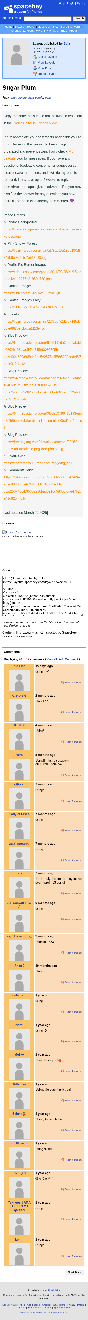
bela (48, 97)
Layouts (28, 30)
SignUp (81, 3)
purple (22, 97)
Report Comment (73, 682)
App (55, 30)
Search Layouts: (12, 18)
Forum (78, 26)
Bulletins (66, 26)
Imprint (80, 1304)
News (14, 1304)
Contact (21, 1307)
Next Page (75, 1272)
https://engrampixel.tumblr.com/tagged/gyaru (38, 463)
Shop (63, 30)
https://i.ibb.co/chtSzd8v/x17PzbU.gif (32, 293)
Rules (22, 1304)
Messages (44, 26)
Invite (47, 30)
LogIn (70, 3)
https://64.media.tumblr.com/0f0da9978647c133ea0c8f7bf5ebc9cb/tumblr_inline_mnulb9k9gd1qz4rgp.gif (43, 420)
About (73, 30)
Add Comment (68, 659)
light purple (35, 97)
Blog (56, 26)
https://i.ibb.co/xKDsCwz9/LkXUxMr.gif (33, 307)
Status (47, 1307)
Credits (46, 1304)
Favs (39, 30)
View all (52, 659)
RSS (54, 1304)
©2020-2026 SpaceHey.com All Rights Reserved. (44, 1312)
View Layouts (46, 62)
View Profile (45, 68)
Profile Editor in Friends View (34, 123)
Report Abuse (34, 1307)
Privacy (71, 1304)
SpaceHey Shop (62, 1307)
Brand (37, 1304)
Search (79, 18)
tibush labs (54, 1290)
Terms (62, 1304)
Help (62, 3)
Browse (19, 26)
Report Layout (46, 74)
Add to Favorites (47, 57)
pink (13, 97)
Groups (16, 30)
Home (8, 26)
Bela (67, 43)
